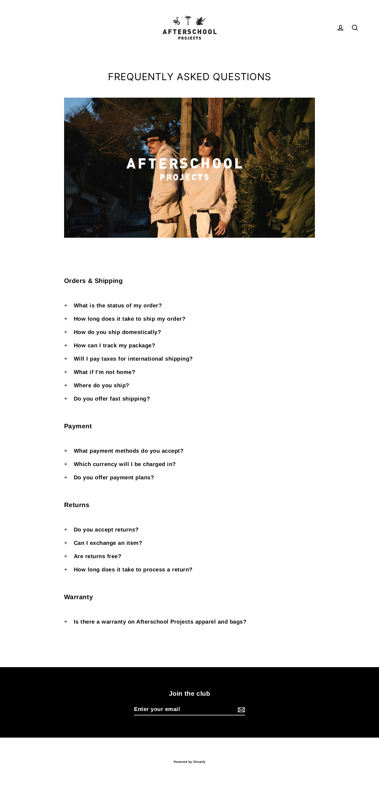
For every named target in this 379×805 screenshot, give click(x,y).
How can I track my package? (114, 345)
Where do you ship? (101, 385)
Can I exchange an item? (108, 543)
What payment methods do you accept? (129, 451)
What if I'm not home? (104, 372)
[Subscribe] (240, 709)
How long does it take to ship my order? (130, 319)
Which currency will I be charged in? (125, 464)
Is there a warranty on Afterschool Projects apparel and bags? (160, 622)
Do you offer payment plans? (114, 477)
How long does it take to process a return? (133, 569)
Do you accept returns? (106, 529)
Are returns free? (98, 556)
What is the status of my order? (118, 305)
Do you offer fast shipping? (112, 399)
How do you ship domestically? (117, 332)
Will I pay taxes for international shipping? (133, 359)
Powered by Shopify (190, 761)
